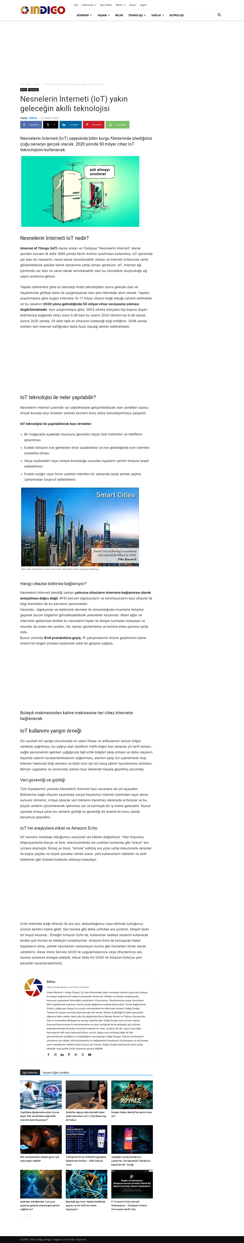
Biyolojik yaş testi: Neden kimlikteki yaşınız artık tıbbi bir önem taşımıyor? (85, 1205)
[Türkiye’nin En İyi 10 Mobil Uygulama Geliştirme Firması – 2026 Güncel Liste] (86, 1139)
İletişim (132, 4)
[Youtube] (91, 1055)
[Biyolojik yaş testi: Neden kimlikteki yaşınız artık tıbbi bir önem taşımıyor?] (86, 1184)
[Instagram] (57, 1055)
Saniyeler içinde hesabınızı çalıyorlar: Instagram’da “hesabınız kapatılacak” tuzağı (131, 1161)
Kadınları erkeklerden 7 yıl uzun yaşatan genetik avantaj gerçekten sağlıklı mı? (39, 1205)
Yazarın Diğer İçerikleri (55, 1072)
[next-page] (28, 1217)
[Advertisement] (122, 51)
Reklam (119, 4)
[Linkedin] (63, 1055)
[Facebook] (50, 1055)
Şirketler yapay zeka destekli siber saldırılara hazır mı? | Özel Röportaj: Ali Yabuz (86, 1116)
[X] (84, 1055)
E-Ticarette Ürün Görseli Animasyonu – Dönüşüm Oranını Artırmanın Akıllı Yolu (129, 1205)
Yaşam (102, 15)
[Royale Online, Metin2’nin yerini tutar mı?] (132, 1094)
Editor (33, 118)
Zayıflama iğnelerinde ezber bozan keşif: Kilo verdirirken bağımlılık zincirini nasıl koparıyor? (39, 1116)
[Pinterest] (70, 1055)
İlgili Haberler (30, 1072)
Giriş (76, 4)
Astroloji (176, 15)
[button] (219, 15)
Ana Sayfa (25, 84)
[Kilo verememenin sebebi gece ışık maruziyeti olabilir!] (41, 1139)
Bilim (119, 15)
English (143, 4)
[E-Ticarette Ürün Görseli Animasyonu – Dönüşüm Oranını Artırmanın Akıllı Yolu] (132, 1184)
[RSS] (77, 1055)
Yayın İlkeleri (106, 4)
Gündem (83, 15)
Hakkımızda (87, 4)
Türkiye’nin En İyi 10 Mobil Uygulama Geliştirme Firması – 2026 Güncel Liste (86, 1161)
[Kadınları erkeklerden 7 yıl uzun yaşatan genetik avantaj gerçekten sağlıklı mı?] (41, 1184)
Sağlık (156, 15)
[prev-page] (22, 1217)
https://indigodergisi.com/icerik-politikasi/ (68, 987)
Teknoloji (135, 15)
